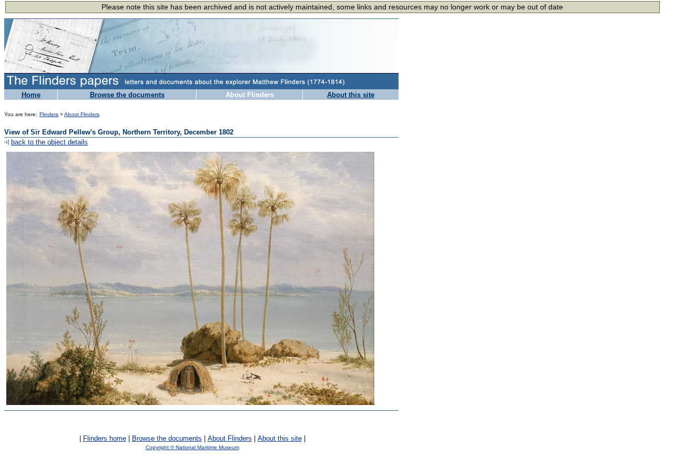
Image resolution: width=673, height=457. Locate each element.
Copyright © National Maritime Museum (192, 447)
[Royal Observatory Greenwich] (363, 450)
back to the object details (49, 142)
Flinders (48, 114)
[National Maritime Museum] (28, 450)
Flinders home (104, 438)
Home (31, 95)
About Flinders (250, 95)
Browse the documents (127, 95)
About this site (350, 95)
